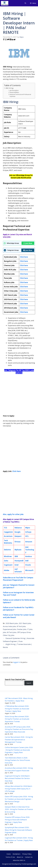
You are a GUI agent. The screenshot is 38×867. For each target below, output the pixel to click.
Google (17, 532)
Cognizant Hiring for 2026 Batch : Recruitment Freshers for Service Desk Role (17, 778)
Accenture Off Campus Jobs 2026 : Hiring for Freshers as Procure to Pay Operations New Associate (19, 729)
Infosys (28, 532)
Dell (26, 561)
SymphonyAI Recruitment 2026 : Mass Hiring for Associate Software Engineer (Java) (18, 830)
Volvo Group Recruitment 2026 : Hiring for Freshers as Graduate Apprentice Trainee (17, 719)
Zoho (6, 561)
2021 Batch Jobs (25, 623)
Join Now (28, 243)
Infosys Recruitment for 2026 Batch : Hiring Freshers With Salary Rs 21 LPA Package (19, 788)
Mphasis (18, 550)
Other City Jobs (8, 635)
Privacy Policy (26, 854)
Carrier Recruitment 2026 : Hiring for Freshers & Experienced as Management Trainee (19, 739)
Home (9, 854)
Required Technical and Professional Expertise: (20, 95)
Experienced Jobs (9, 629)
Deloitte (7, 550)
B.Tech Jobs (21, 626)
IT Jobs (29, 629)
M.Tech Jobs (11, 632)
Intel (16, 565)
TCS (5, 528)
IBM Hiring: (9, 88)
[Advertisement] (19, 396)
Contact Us (28, 857)
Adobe (6, 570)
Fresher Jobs (21, 629)
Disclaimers (16, 854)
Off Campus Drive (24, 632)
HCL (27, 536)
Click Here (16, 471)
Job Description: (14, 90)
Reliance (18, 528)
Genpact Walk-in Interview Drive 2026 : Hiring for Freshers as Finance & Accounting (19, 809)
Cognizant (8, 565)
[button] (25, 3)
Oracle (28, 565)
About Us (20, 857)
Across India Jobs (9, 626)
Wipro (27, 528)
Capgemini (8, 532)
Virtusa (17, 542)
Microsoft (29, 570)
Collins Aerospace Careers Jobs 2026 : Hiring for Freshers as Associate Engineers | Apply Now (19, 749)
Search (29, 683)
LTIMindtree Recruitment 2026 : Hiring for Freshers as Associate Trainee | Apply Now (17, 708)
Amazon (28, 542)
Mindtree (8, 556)
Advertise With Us (19, 860)
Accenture (8, 536)
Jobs (4, 632)
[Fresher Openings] (4, 3)
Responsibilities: (14, 92)
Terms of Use (10, 857)
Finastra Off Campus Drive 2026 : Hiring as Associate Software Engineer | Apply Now (17, 819)
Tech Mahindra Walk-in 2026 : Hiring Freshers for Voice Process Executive (17, 760)
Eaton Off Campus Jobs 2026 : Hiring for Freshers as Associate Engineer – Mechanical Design (19, 799)
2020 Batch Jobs (12, 623)
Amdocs (28, 556)
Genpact (18, 536)
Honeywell (19, 561)
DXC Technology (29, 549)
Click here (24, 261)
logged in (16, 662)
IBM (16, 556)
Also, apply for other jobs (13, 514)
